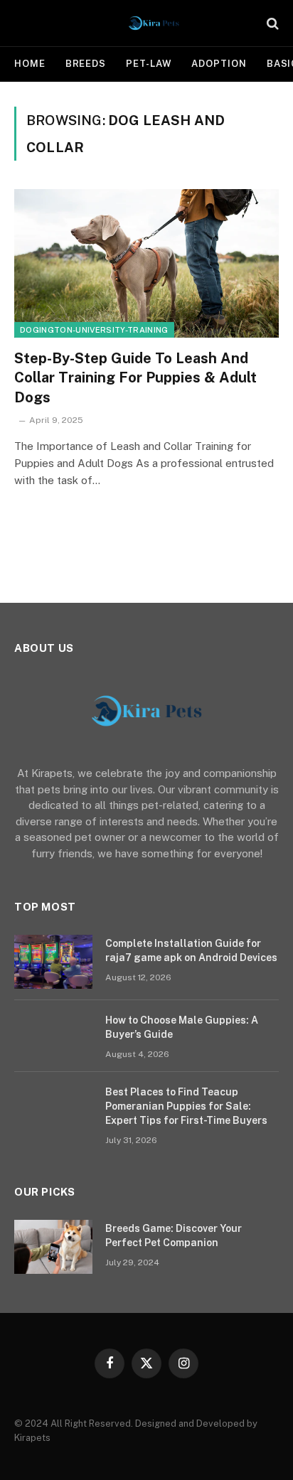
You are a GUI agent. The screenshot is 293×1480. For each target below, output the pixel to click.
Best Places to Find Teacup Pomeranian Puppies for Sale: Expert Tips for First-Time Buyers (186, 1106)
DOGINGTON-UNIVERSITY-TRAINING (94, 330)
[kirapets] (153, 23)
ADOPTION (218, 63)
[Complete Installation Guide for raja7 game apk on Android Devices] (53, 962)
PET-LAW (148, 63)
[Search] (271, 23)
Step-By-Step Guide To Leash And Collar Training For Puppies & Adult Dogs (135, 377)
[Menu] (23, 23)
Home (30, 63)
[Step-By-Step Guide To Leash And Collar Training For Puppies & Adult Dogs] (146, 263)
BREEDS (85, 63)
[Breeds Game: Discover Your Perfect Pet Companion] (53, 1247)
